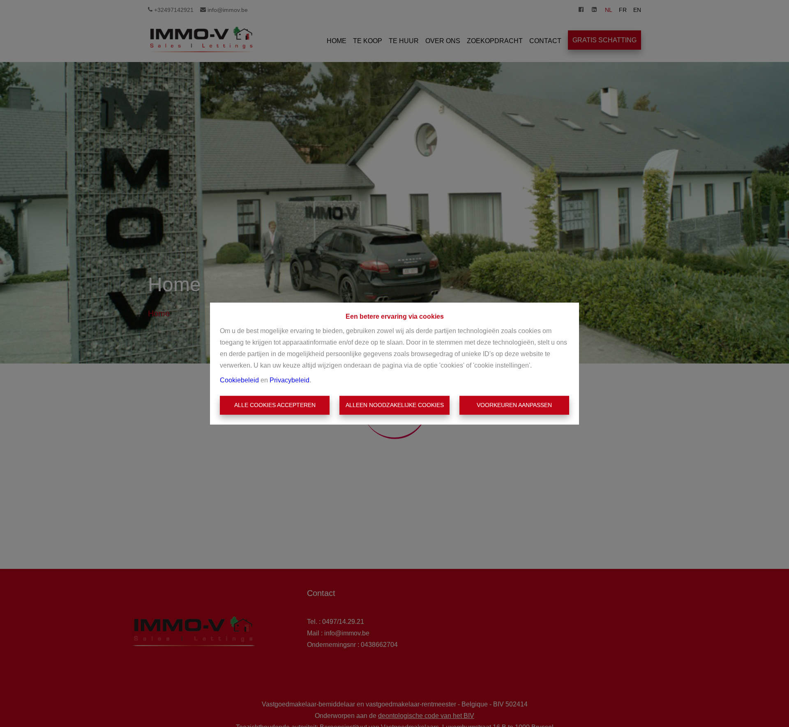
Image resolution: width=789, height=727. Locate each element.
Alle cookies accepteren (275, 405)
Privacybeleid (289, 380)
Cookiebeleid (239, 380)
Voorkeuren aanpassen (514, 405)
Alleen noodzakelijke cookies (395, 405)
